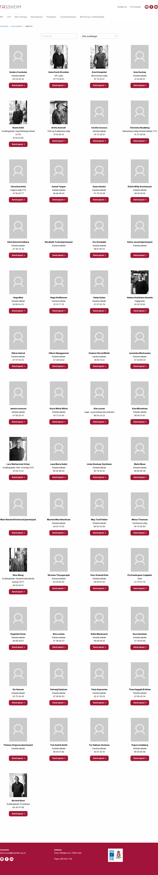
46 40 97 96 (18, 807)
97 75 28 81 (58, 79)
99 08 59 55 (139, 193)
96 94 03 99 (99, 526)
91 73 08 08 (139, 134)
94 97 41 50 (58, 526)
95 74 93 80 (139, 526)
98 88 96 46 (140, 471)
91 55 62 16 (59, 134)
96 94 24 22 (99, 415)
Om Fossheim (16, 26)
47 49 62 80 (140, 641)
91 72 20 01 (99, 79)
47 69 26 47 (18, 415)
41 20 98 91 (139, 79)
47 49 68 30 (140, 360)
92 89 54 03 (18, 304)
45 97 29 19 (99, 752)
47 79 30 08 (99, 193)
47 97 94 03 (18, 360)
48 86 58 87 (18, 641)
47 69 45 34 (140, 696)
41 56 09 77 (18, 193)
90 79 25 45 (99, 471)
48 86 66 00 (58, 193)
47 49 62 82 (58, 360)
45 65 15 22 (99, 360)
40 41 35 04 (99, 696)
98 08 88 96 (139, 752)
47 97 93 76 (99, 304)
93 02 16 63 (139, 304)
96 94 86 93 (58, 471)
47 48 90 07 (59, 641)
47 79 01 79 (139, 582)
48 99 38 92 (99, 641)
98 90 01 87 (139, 415)
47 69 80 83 (58, 696)
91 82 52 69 (18, 138)
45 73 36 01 (99, 134)
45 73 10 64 (58, 415)
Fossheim (4, 26)
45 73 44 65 (18, 696)
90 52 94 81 (18, 585)
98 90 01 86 (58, 752)
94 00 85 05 (58, 582)
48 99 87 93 (99, 582)
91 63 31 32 (18, 471)
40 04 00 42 (18, 79)
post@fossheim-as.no (16, 853)
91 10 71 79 (59, 304)
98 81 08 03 (99, 249)
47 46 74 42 (18, 249)
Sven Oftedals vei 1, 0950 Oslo (67, 853)
